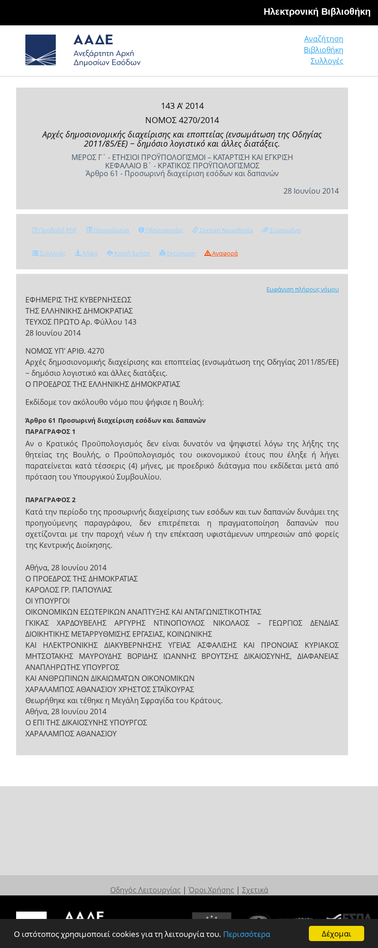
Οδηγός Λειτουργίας (145, 890)
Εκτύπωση (180, 253)
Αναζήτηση (323, 39)
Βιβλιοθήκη (323, 50)
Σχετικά (255, 890)
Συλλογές (327, 61)
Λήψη (89, 253)
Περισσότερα (246, 934)
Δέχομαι (336, 933)
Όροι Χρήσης (211, 890)
